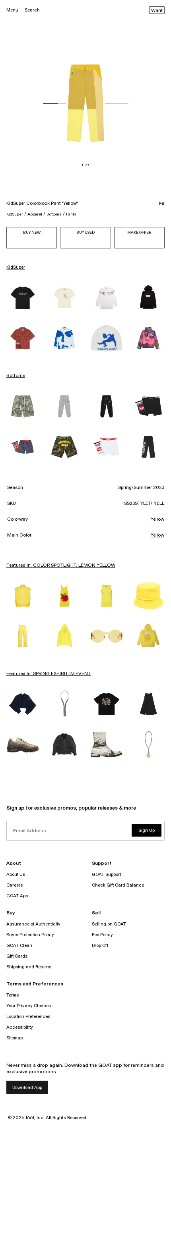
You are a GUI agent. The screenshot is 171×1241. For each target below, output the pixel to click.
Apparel (34, 214)
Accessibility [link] (19, 1027)
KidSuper (14, 214)
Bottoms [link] (15, 375)
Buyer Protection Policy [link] (30, 935)
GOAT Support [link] (106, 874)
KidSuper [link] (15, 267)
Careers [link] (14, 885)
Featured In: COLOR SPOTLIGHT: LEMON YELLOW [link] (60, 565)
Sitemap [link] (14, 1038)
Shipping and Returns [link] (28, 967)
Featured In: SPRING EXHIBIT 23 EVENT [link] (48, 673)
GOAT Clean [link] (19, 945)
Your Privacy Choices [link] (28, 1006)
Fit (162, 204)
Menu (12, 10)
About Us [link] (15, 874)
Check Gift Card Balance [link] (118, 885)
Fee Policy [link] (102, 935)
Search (32, 10)
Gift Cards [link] (16, 956)
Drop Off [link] (100, 945)
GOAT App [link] (17, 896)
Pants (71, 214)
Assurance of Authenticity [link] (33, 924)
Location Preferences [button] (28, 1016)
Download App (27, 1087)
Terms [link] (12, 995)
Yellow (157, 535)
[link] (22, 298)
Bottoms (54, 214)
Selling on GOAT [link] (109, 924)
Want (157, 10)
